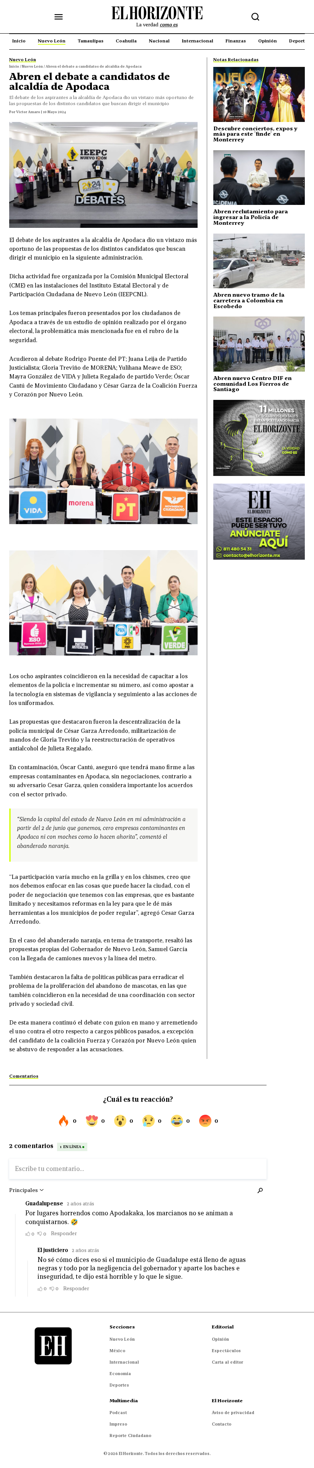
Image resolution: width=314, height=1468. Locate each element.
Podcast (118, 1412)
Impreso (118, 1424)
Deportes (119, 1385)
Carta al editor (227, 1362)
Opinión (220, 1339)
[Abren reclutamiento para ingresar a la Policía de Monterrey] (259, 177)
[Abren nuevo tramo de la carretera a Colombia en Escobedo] (259, 261)
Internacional (124, 1362)
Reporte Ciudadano (130, 1435)
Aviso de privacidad (233, 1412)
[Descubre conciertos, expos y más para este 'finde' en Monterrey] (259, 94)
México (117, 1350)
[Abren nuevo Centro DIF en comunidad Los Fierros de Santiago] (259, 344)
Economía (120, 1373)
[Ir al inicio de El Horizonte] (157, 17)
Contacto (221, 1424)
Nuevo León (122, 1339)
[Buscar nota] (255, 16)
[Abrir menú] (58, 16)
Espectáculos (226, 1350)
